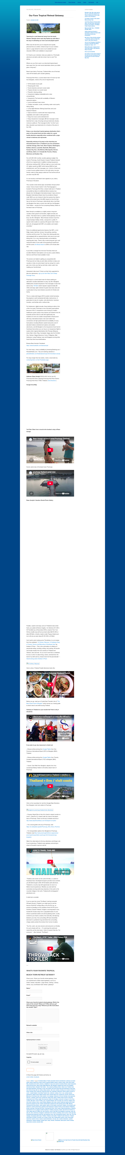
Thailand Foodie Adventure (63, 1115)
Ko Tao (70, 1099)
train (53, 1117)
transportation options (59, 1117)
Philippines (72, 1106)
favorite (66, 1094)
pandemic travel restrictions (47, 1106)
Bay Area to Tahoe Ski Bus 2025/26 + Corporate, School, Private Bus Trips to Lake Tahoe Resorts (92, 39)
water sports (63, 1120)
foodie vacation (43, 1096)
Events (79, 2)
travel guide (70, 1117)
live (63, 1100)
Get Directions (52, 380)
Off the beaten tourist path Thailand (58, 1105)
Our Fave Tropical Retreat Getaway (46, 15)
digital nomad (36, 1094)
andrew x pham (62, 1082)
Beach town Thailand (66, 1087)
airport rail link (42, 1082)
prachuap (32, 1108)
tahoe (68, 1114)
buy (50, 1091)
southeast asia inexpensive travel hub (34, 1114)
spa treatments (47, 1114)
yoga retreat (29, 1122)
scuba (72, 1111)
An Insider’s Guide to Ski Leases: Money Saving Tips (92, 19)
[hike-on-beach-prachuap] (43, 600)
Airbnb (28, 1082)
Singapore (41, 1112)
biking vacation (46, 1090)
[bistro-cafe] (43, 570)
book (54, 1090)
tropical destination (47, 1119)
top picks (39, 1117)
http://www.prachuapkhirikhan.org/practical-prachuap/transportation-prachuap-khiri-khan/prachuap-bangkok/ (42, 835)
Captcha (28, 1057)
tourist (49, 1117)
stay (55, 1114)
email (27, 1077)
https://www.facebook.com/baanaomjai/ (37, 345)
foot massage (50, 1096)
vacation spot (44, 1120)
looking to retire (35, 1102)
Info (97, 2)
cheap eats (59, 1091)
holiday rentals (60, 1097)
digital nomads (42, 1094)
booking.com (63, 1090)
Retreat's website (31, 1025)
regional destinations (66, 1108)
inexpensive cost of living (32, 1099)
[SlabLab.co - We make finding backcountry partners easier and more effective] (62, 1141)
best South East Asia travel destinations (61, 1088)
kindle (50, 1099)
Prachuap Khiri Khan (39, 1108)
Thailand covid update (52, 1115)
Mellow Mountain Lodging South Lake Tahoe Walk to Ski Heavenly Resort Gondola (92, 48)
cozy (63, 1093)
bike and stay (32, 1090)
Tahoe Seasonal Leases (60, 2)
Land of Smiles (39, 1100)
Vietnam (52, 1120)
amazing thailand (50, 1082)
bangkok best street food (63, 1085)
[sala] (43, 555)
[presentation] (39, 1062)
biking (41, 1090)
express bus (61, 1094)
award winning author (31, 1085)
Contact (52, 1149)
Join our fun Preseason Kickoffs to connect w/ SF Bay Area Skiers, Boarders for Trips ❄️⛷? (92, 44)
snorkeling (58, 1112)
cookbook (52, 1093)
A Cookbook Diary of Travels (44, 1080)
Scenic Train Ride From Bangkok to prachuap (60, 1111)
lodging (70, 1100)
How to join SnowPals (90, 51)
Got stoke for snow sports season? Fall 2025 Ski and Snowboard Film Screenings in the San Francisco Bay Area (93, 55)
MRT (67, 1103)
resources (56, 1109)
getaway (33, 1097)
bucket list (39, 1091)
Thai (73, 1114)
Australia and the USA (34, 1084)
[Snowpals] (29, 3)
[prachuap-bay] (43, 585)
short (32, 1112)
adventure (68, 1080)
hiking (55, 1097)
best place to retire (41, 1088)
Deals (84, 2)
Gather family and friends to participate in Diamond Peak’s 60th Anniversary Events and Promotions (92, 33)
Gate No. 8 (28, 1097)
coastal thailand (33, 1093)
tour (43, 1117)
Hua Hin (66, 1097)
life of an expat (58, 1100)
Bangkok (55, 1085)
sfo (29, 1112)
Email (28, 995)
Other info (29, 1032)
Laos (44, 1100)
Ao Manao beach (39, 244)
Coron (60, 1093)
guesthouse (44, 1097)
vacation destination (63, 1119)
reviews (60, 1109)
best (73, 1087)
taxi (70, 1114)
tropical (41, 1119)
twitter (31, 1077)
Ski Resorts (91, 2)
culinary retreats (68, 1093)
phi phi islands (65, 1106)
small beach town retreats (50, 1112)
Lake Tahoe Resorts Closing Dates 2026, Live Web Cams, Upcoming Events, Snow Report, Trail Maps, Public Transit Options (92, 24)
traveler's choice (35, 1119)
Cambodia (54, 1091)
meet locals (53, 1102)
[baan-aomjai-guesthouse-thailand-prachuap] (43, 540)
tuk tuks (54, 1119)
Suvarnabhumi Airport (61, 1114)
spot (52, 1114)
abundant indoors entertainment (58, 1080)
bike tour (38, 1090)
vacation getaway (36, 1120)
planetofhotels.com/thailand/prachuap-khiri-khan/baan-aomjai (43, 353)
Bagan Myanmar (46, 1085)
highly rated (50, 1097)
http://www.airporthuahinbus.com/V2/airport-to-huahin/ (41, 820)
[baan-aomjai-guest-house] (43, 525)
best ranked (48, 1088)
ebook (48, 1094)
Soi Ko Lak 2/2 (65, 1112)
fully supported (71, 1096)
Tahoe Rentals (71, 2)
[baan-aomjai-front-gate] (43, 510)
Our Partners (57, 1149)
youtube (34, 1122)
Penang (60, 1106)
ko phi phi (61, 1099)
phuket (28, 1108)
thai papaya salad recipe (36, 1115)
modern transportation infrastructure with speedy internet (53, 1103)
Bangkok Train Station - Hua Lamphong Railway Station (48, 1087)
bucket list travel (45, 1091)
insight (40, 1099)
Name (28, 988)
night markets (43, 1105)
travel (66, 1117)
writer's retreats (70, 1120)
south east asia (72, 1112)
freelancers (56, 1096)
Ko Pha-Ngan (55, 1099)
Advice (32, 1080)
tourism (46, 1117)
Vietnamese (57, 1120)
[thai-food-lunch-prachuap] (43, 615)
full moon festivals (63, 1096)
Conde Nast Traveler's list (43, 1093)
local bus (66, 1100)
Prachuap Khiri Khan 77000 (51, 1108)
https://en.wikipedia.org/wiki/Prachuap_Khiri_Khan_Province (43, 827)
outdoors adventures (36, 1106)
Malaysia (49, 1102)
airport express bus (34, 1082)
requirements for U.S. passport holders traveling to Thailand (39, 1109)
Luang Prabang (42, 1102)
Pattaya (56, 1106)
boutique (32, 1091)
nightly (48, 1105)
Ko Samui (66, 1099)
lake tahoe (33, 1100)
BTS (35, 1091)
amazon (56, 1082)
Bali (51, 1085)
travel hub (28, 1119)
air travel (73, 1080)
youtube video (40, 1122)
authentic (41, 1084)
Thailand (44, 1115)
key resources (45, 1099)
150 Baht (35, 286)
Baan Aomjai (40, 1085)
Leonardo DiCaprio (50, 1100)
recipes (59, 1108)
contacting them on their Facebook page (37, 360)
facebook (36, 1077)
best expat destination (31, 1088)
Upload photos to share (33, 1040)
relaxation (73, 1108)
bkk (51, 1090)
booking (57, 1090)
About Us (47, 1149)
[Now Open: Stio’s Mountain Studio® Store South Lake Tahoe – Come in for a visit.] (52, 1140)
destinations (29, 1094)
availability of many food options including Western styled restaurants (60, 1084)
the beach (34, 1117)
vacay (49, 1120)
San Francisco (46, 1111)
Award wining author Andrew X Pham (36, 659)
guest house (38, 1097)
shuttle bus (36, 1112)
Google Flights (47, 749)
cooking (56, 1093)
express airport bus (54, 1094)
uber (58, 1119)
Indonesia (70, 1097)
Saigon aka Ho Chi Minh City (35, 1111)
